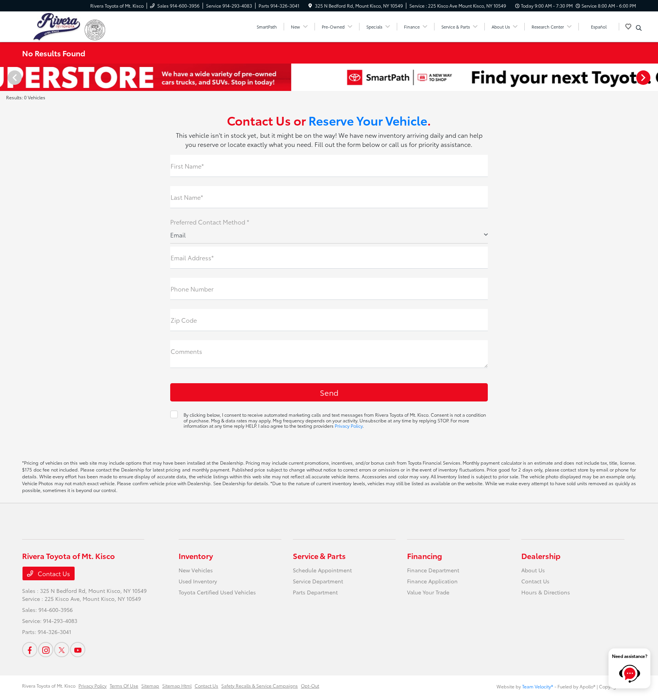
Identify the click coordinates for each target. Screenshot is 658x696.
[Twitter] (61, 649)
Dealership (541, 555)
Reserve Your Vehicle (367, 120)
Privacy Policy (349, 425)
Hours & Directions (545, 592)
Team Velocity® (537, 686)
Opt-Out (310, 685)
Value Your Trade (428, 592)
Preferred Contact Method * (209, 221)
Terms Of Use (124, 685)
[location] (310, 5)
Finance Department (433, 570)
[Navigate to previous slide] (5, 77)
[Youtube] (77, 649)
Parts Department (315, 592)
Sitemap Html (177, 685)
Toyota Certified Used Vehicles (217, 592)
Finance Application (432, 581)
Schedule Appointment (322, 570)
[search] (639, 27)
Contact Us (53, 573)
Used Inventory (198, 581)
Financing (424, 555)
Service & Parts (319, 555)
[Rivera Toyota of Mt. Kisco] (53, 25)
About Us (533, 570)
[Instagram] (45, 649)
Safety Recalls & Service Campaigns (259, 685)
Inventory (196, 555)
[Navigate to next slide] (652, 77)
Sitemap (150, 685)
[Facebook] (29, 649)
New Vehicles (196, 570)
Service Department (318, 581)
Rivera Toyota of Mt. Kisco (48, 685)
